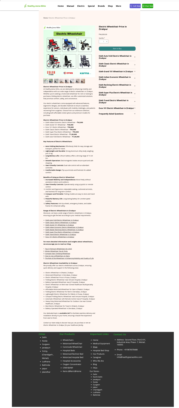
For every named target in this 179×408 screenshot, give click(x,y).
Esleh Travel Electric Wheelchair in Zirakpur (60, 234)
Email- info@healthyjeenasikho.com (129, 355)
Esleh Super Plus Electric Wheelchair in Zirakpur (62, 232)
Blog (95, 364)
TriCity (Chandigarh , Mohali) (48, 354)
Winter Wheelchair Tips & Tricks (56, 251)
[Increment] (107, 41)
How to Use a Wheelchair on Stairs (57, 256)
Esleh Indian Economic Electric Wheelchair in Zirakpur (64, 227)
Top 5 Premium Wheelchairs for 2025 (58, 249)
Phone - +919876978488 (127, 349)
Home (45, 18)
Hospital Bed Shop (101, 350)
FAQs (95, 368)
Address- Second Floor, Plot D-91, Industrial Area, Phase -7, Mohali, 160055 (131, 342)
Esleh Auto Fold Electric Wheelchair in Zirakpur (62, 220)
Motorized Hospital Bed (73, 357)
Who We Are (98, 361)
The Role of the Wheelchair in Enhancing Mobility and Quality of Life (69, 258)
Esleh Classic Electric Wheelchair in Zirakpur (61, 222)
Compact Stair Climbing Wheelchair (57, 253)
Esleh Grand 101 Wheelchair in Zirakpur (59, 225)
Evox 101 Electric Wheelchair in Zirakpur (59, 237)
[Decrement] (100, 41)
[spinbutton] (103, 41)
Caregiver (97, 357)
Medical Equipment (101, 343)
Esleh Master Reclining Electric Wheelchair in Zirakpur (64, 230)
